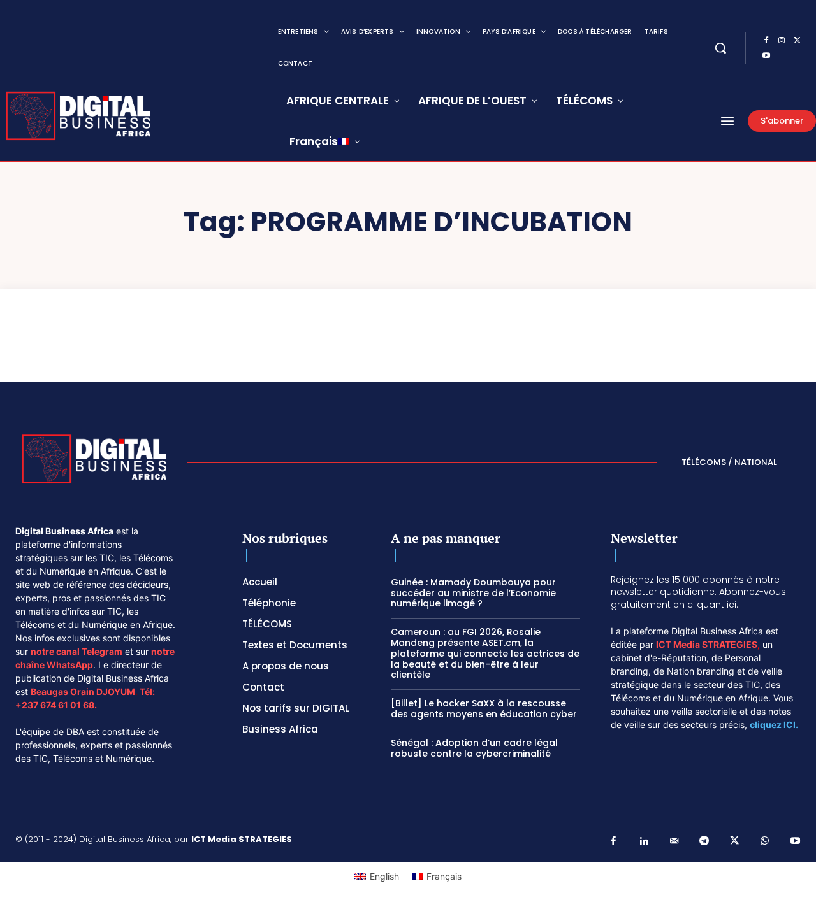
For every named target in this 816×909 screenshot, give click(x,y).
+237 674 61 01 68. (56, 704)
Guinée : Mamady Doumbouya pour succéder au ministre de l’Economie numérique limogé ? (473, 593)
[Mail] (674, 841)
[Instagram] (781, 40)
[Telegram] (704, 841)
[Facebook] (766, 40)
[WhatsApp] (765, 841)
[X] (797, 40)
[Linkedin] (644, 841)
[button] (720, 47)
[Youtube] (766, 56)
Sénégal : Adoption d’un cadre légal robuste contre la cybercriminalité (474, 748)
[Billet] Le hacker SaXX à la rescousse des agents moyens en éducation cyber (484, 708)
